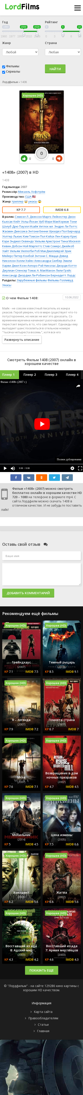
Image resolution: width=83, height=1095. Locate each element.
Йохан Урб (36, 222)
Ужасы (6, 285)
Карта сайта (43, 1012)
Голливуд (66, 280)
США (28, 197)
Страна (51, 43)
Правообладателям (43, 1018)
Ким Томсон (31, 236)
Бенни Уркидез (50, 231)
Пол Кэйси (47, 236)
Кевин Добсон (12, 246)
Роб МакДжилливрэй (49, 251)
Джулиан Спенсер (14, 270)
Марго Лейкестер (54, 217)
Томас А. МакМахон (41, 270)
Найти (55, 69)
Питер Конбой (24, 256)
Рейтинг (51, 22)
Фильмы (12, 66)
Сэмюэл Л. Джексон (28, 217)
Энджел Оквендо (22, 241)
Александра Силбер (48, 261)
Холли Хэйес (25, 261)
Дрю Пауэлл (20, 226)
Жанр (6, 43)
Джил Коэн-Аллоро (25, 266)
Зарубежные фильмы (32, 280)
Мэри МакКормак (57, 222)
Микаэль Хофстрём (31, 192)
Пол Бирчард (71, 231)
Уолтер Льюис (12, 236)
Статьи (43, 1024)
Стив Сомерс (52, 246)
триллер (17, 201)
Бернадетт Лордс (63, 275)
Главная (43, 1031)
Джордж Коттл (66, 266)
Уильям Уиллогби (22, 251)
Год (5, 22)
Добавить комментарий (28, 593)
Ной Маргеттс (32, 246)
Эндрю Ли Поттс (65, 226)
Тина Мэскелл (70, 241)
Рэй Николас (47, 266)
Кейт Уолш (21, 222)
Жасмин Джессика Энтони (20, 231)
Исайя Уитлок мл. (42, 226)
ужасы (32, 201)
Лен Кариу (62, 236)
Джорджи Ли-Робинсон (34, 275)
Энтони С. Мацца (46, 256)
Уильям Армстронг (47, 241)
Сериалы (13, 71)
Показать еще (41, 970)
